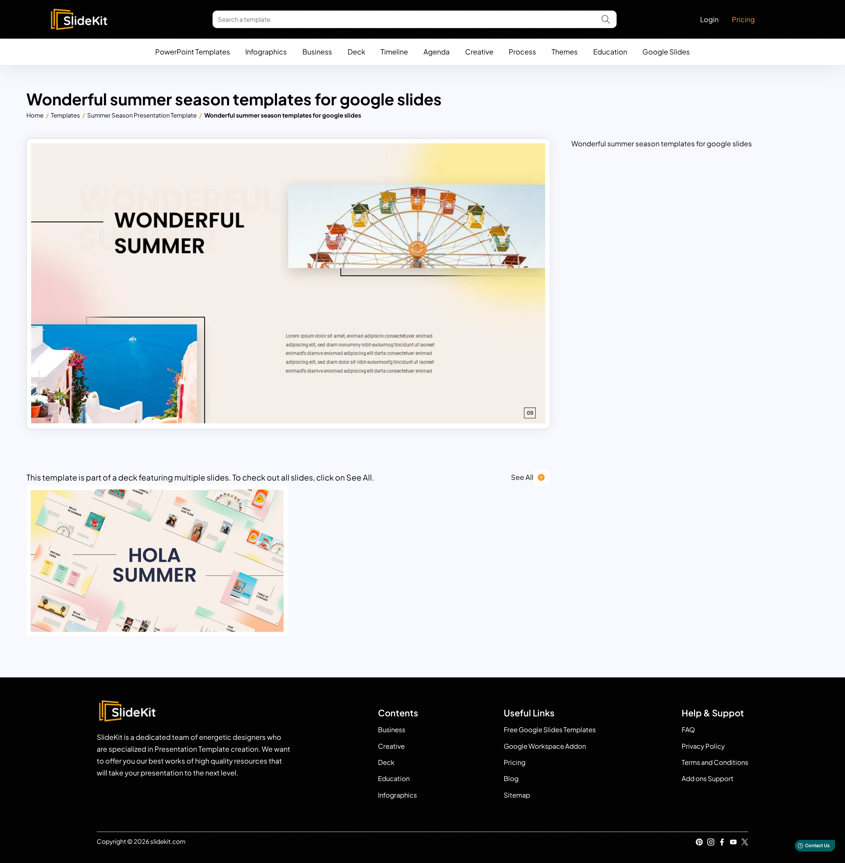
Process (522, 51)
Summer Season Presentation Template (142, 115)
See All (522, 477)
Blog (511, 778)
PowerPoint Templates (192, 51)
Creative (479, 51)
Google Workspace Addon (545, 746)
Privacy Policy (703, 746)
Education (610, 51)
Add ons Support (707, 778)
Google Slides (666, 51)
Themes (565, 51)
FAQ (688, 729)
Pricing (743, 19)
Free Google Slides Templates (550, 729)
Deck (356, 51)
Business (317, 51)
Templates (65, 115)
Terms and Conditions (715, 762)
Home (35, 115)
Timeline (394, 51)
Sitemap (517, 795)
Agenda (436, 51)
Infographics (266, 51)
